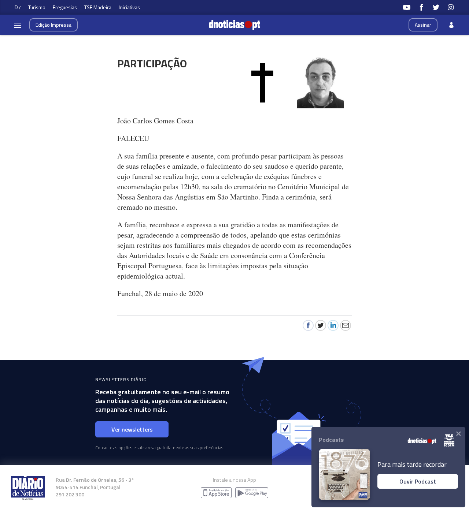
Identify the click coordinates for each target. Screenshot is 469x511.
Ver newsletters (132, 429)
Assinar (423, 25)
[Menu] (17, 24)
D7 (18, 7)
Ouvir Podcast (417, 481)
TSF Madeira (97, 7)
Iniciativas (129, 7)
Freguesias (65, 7)
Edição (53, 25)
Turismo (36, 7)
